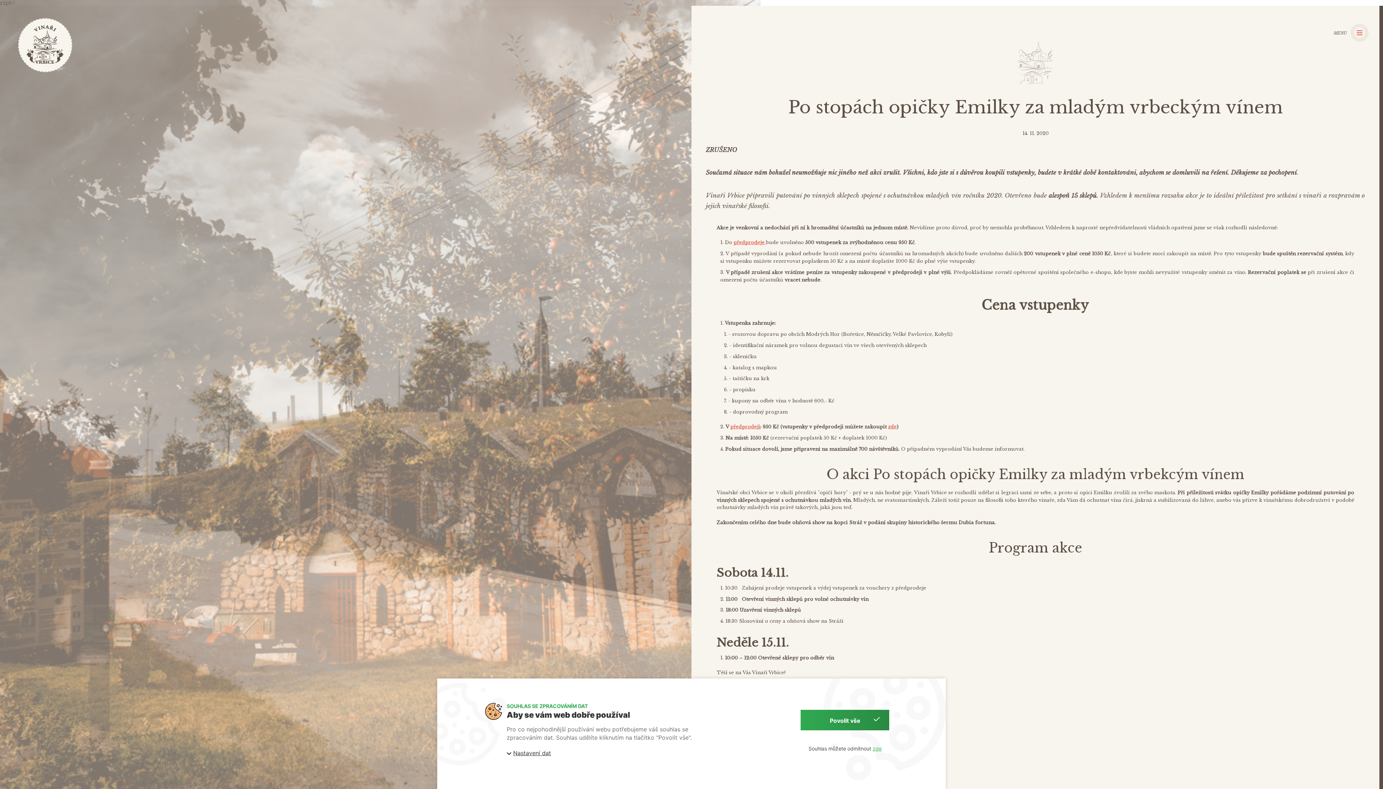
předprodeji (745, 426)
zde (892, 426)
